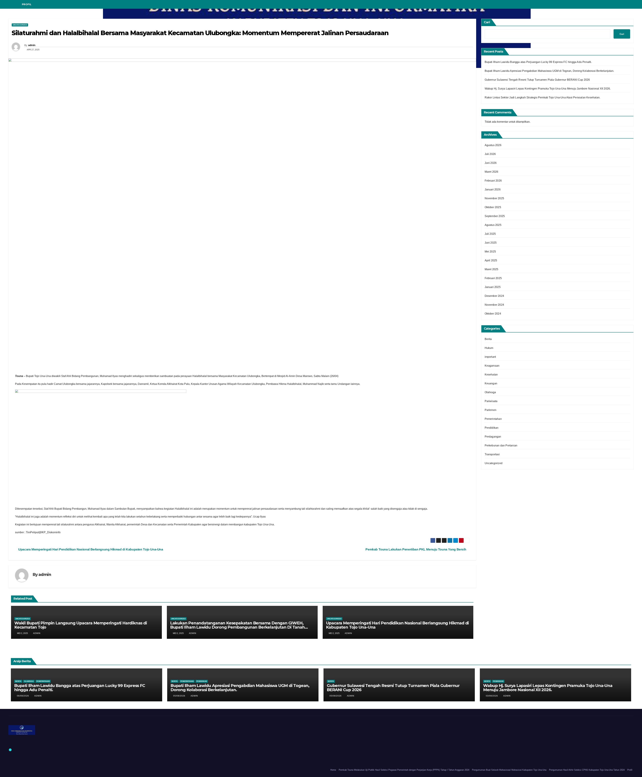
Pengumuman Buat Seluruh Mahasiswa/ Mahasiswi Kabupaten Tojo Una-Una (509, 770)
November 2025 (494, 198)
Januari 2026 (493, 189)
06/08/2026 (23, 696)
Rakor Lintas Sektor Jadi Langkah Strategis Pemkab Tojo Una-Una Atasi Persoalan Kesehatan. (542, 97)
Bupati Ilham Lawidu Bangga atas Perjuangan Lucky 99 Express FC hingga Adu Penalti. (538, 62)
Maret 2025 (491, 269)
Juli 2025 (490, 233)
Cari (487, 22)
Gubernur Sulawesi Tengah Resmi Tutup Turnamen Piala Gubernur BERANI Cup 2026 (537, 79)
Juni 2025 (491, 242)
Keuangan (491, 383)
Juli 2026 (490, 154)
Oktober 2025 (493, 207)
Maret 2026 (491, 171)
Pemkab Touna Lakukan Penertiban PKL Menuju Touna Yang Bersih (416, 549)
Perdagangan (493, 436)
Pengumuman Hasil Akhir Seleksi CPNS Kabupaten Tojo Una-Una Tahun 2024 (587, 770)
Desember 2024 (494, 295)
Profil (27, 4)
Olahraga (490, 392)
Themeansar (71, 770)
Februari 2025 (493, 278)
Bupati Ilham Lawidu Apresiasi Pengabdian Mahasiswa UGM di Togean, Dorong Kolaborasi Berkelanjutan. (549, 70)
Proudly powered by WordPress (23, 770)
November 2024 (494, 304)
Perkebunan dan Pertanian (501, 445)
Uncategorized (20, 25)
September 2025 (495, 216)
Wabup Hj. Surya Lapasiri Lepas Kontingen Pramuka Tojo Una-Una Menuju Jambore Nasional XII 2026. (548, 88)
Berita (488, 339)
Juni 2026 (491, 162)
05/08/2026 (179, 696)
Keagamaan (492, 365)
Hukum (489, 348)
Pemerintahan (493, 418)
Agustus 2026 (493, 145)
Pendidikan (492, 427)
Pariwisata (491, 401)
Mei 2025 (490, 251)
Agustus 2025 (493, 225)
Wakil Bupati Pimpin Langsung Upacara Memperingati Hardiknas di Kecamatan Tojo (80, 625)
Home (333, 770)
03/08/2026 (492, 696)
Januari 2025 (493, 287)
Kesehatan (491, 374)
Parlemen (491, 410)
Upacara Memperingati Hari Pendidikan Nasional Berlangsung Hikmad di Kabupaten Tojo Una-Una (90, 549)
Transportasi (492, 454)
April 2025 (491, 260)
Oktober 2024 (493, 313)
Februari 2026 (493, 180)
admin (31, 45)
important (490, 356)
